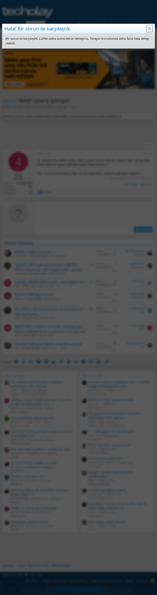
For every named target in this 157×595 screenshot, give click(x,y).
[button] (149, 28)
